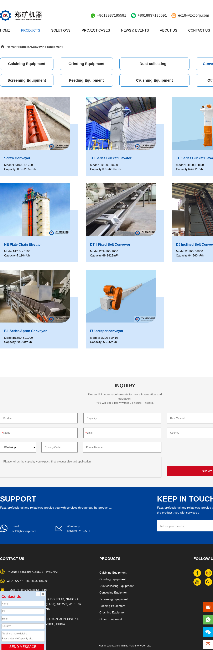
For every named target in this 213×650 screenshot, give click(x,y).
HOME (5, 30)
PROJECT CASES (96, 30)
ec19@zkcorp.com (193, 15)
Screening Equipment (26, 80)
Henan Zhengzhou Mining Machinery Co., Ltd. (125, 645)
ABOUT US (168, 30)
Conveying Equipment (47, 46)
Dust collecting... (155, 64)
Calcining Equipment (26, 64)
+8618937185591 (111, 15)
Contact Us (12, 559)
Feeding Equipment (86, 80)
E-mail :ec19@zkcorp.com (27, 590)
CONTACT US (199, 30)
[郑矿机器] (21, 15)
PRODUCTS (30, 30)
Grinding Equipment (86, 64)
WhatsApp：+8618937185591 (28, 581)
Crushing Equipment (154, 80)
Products (22, 46)
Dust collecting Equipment (116, 585)
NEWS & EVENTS (135, 30)
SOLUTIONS (61, 30)
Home (11, 46)
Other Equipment (110, 619)
